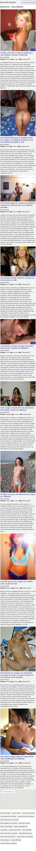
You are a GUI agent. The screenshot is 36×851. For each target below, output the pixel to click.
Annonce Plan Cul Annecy (9, 843)
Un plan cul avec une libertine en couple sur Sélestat (17, 495)
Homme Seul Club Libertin (26, 816)
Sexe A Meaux (5, 840)
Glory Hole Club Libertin (8, 836)
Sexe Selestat (27, 830)
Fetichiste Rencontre (25, 833)
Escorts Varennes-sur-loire (9, 833)
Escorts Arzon (16, 813)
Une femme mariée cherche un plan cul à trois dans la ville (17, 279)
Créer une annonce (28, 2)
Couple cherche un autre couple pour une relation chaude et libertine (16, 54)
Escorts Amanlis (5, 813)
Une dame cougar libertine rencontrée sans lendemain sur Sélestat (16, 757)
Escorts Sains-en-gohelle (25, 836)
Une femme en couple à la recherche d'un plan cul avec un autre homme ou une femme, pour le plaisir (16, 675)
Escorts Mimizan (16, 840)
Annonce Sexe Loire (28, 813)
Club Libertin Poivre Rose (8, 816)
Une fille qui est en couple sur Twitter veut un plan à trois (16, 582)
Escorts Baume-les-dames (9, 823)
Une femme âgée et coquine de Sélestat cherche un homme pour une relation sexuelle (17, 205)
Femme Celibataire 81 (20, 826)
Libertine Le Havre (24, 823)
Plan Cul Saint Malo (6, 826)
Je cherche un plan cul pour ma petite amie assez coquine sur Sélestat (16, 347)
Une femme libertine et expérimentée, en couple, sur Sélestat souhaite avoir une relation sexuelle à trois (16, 140)
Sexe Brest (4, 830)
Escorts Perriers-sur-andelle (9, 820)
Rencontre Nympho (8, 2)
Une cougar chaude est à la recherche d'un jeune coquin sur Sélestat (17, 409)
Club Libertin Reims (15, 830)
